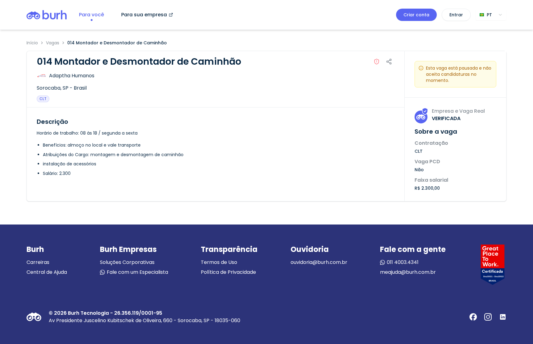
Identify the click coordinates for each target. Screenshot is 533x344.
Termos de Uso (219, 262)
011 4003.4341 (403, 262)
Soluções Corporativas (127, 262)
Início (32, 43)
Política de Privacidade (228, 272)
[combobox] (491, 14)
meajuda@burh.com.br (408, 272)
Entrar (456, 15)
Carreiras (38, 262)
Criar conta (416, 15)
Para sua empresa (144, 14)
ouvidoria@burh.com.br (319, 262)
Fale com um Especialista (137, 272)
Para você (91, 14)
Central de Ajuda (47, 272)
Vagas (52, 43)
